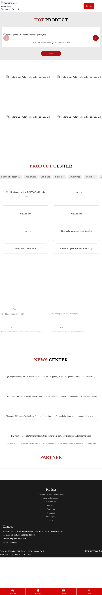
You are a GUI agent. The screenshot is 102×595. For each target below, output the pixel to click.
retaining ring (76, 272)
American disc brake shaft (25, 394)
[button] (96, 96)
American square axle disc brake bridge (76, 394)
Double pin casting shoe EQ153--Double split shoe (51, 101)
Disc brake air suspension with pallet (76, 354)
